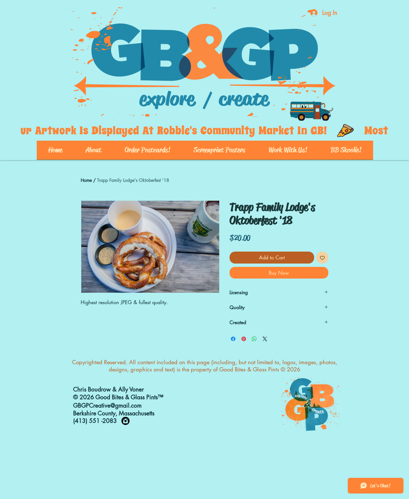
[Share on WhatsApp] (254, 339)
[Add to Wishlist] (322, 258)
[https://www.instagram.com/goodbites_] (125, 421)
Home (86, 180)
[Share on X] (265, 339)
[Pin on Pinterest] (243, 339)
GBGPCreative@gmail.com (107, 405)
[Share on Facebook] (233, 339)
